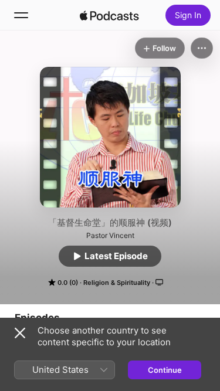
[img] (110, 15)
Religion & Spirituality (116, 282)
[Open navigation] (21, 15)
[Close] (20, 333)
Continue (165, 370)
